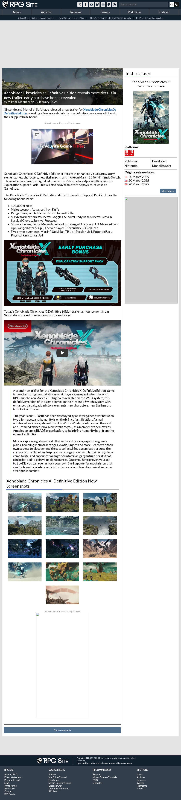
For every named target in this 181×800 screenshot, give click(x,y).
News (17, 12)
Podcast (164, 12)
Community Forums (59, 788)
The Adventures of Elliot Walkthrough (110, 17)
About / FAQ (10, 774)
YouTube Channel (58, 777)
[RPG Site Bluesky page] (97, 4)
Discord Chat (55, 785)
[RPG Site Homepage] (20, 4)
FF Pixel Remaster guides (149, 17)
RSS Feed (53, 791)
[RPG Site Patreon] (109, 4)
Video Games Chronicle (105, 777)
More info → (168, 191)
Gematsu (97, 782)
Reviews (75, 12)
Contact (8, 791)
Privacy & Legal (12, 780)
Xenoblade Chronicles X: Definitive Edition (151, 84)
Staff (6, 782)
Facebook (54, 780)
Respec (96, 774)
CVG (95, 780)
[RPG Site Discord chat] (103, 4)
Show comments (62, 730)
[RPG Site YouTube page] (91, 4)
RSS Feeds (9, 794)
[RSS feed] (114, 4)
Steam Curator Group (60, 782)
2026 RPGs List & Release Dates (35, 17)
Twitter (52, 774)
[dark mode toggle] (174, 4)
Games (105, 12)
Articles (46, 12)
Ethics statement (13, 777)
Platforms (134, 12)
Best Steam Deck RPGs (71, 17)
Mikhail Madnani (19, 102)
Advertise (9, 788)
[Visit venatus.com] (86, 158)
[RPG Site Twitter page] (79, 4)
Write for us (10, 785)
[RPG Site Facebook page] (85, 4)
